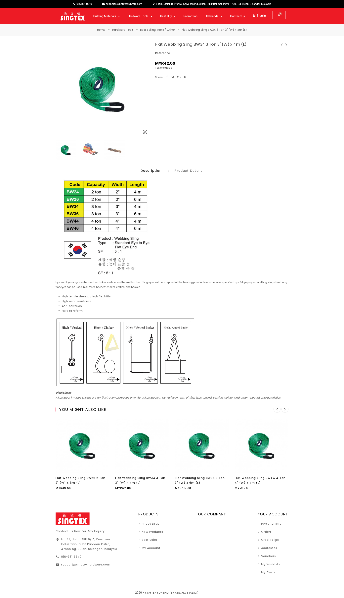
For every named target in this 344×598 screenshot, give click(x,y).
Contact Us (237, 16)
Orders (266, 532)
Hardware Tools (138, 16)
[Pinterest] (185, 77)
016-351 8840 (71, 557)
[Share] (167, 77)
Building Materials (104, 16)
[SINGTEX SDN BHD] (73, 518)
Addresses (268, 548)
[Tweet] (173, 77)
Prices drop (150, 524)
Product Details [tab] (188, 170)
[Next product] (286, 44)
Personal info (271, 524)
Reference (162, 53)
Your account (273, 514)
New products (152, 532)
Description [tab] (151, 170)
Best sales (149, 540)
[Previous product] (282, 44)
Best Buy (166, 16)
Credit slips (269, 540)
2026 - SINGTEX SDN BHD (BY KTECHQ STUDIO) (166, 593)
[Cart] (279, 15)
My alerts (268, 572)
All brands (211, 16)
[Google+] (179, 77)
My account (150, 548)
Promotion (190, 16)
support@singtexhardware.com (85, 564)
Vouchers (268, 556)
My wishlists (270, 564)
